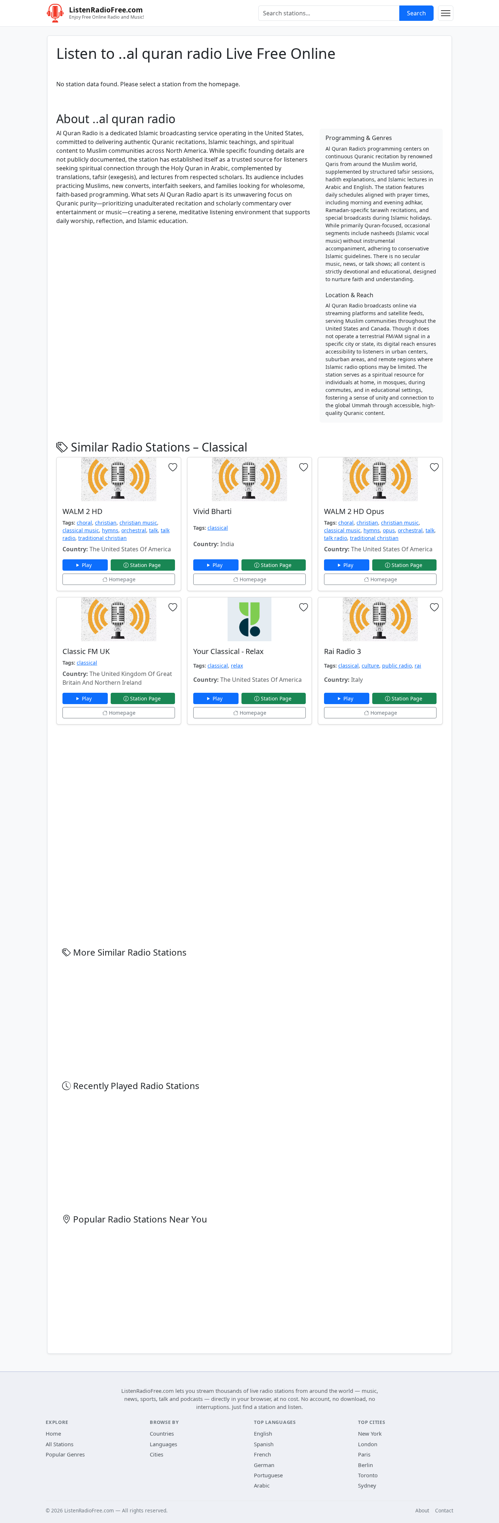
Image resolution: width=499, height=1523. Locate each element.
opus (389, 530)
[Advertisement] (183, 282)
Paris (364, 1454)
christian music (138, 522)
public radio (397, 665)
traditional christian (102, 537)
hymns (110, 530)
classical (217, 527)
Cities (156, 1454)
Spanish (264, 1444)
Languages (163, 1444)
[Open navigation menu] (445, 13)
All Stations (59, 1444)
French (262, 1454)
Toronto (368, 1475)
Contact (444, 1510)
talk (153, 530)
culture (370, 665)
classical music (80, 530)
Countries (162, 1433)
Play (87, 565)
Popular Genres (65, 1454)
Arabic (262, 1485)
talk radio (335, 537)
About (422, 1510)
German (264, 1465)
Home (53, 1433)
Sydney (367, 1485)
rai (418, 665)
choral (84, 522)
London (367, 1444)
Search (416, 13)
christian (106, 522)
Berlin (365, 1465)
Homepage (121, 579)
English (263, 1433)
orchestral (133, 530)
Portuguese (268, 1475)
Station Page (145, 565)
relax (237, 665)
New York (370, 1433)
